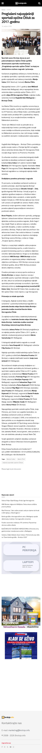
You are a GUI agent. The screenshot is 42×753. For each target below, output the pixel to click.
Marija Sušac (11, 459)
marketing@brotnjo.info (19, 730)
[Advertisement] (21, 683)
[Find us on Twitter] (7, 747)
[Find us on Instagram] (4, 747)
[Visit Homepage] (21, 3)
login (7, 469)
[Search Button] (39, 3)
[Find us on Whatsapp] (13, 747)
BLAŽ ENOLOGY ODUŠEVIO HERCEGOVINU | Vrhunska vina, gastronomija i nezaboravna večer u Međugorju (20, 530)
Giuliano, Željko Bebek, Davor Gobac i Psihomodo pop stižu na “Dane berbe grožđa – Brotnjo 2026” (21, 536)
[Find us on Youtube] (10, 747)
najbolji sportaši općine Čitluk (13, 463)
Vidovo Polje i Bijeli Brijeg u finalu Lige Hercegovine (18, 500)
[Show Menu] (3, 3)
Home (3, 10)
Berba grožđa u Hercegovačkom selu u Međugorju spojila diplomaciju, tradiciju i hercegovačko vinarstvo (20, 517)
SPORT (9, 10)
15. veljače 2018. (7, 26)
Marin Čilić (21, 459)
